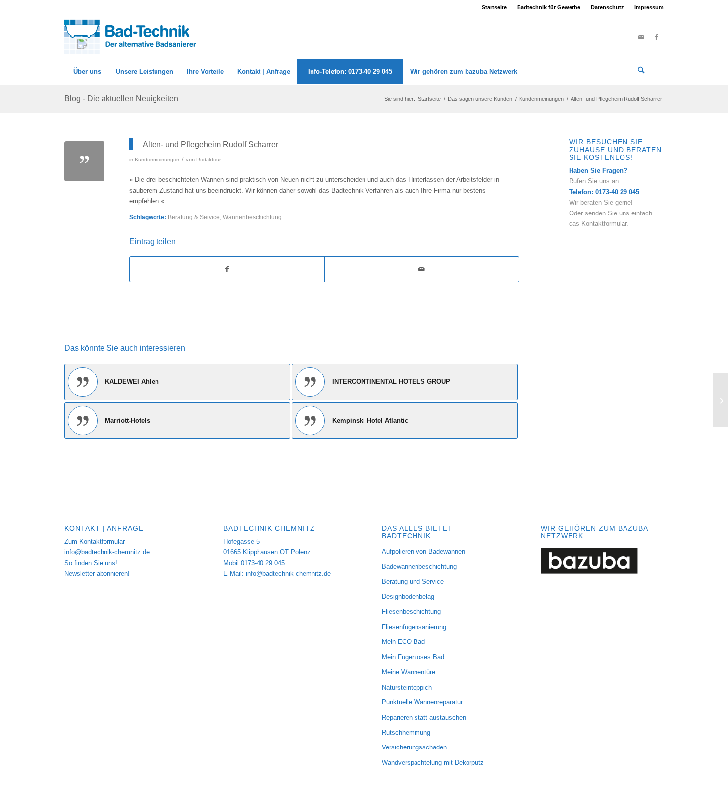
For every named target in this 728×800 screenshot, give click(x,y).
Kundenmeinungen (157, 159)
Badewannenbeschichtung (419, 566)
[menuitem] (494, 7)
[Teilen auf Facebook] (227, 269)
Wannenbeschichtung (252, 217)
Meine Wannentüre (408, 672)
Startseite (494, 7)
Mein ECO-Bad (403, 641)
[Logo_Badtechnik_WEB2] (134, 37)
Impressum (649, 7)
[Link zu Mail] (641, 37)
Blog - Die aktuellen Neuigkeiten (121, 98)
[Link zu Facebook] (656, 37)
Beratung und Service (413, 581)
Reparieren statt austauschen (424, 717)
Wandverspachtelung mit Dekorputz (433, 762)
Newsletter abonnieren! (97, 573)
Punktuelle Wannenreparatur (422, 702)
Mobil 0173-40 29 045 (254, 563)
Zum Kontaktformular (94, 541)
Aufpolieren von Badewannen (423, 551)
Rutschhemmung (406, 732)
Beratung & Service (194, 217)
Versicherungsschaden (414, 747)
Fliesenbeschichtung (411, 611)
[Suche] (641, 71)
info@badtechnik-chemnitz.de (107, 552)
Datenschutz (607, 7)
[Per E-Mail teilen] (422, 269)
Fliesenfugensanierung (414, 627)
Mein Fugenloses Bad (413, 657)
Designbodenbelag (408, 596)
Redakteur (208, 159)
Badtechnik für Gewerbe (548, 7)
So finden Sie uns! (90, 563)
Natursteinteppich (407, 687)
